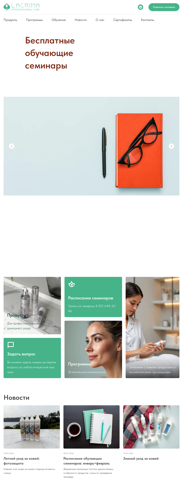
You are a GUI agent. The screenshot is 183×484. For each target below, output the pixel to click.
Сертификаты (122, 20)
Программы (34, 20)
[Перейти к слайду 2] (93, 261)
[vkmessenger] (140, 7)
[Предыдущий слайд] (11, 146)
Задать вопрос (21, 353)
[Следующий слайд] (171, 146)
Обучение (59, 20)
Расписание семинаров (90, 297)
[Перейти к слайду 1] (90, 261)
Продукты (10, 20)
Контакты (147, 20)
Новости (81, 20)
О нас (100, 20)
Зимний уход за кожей (141, 458)
